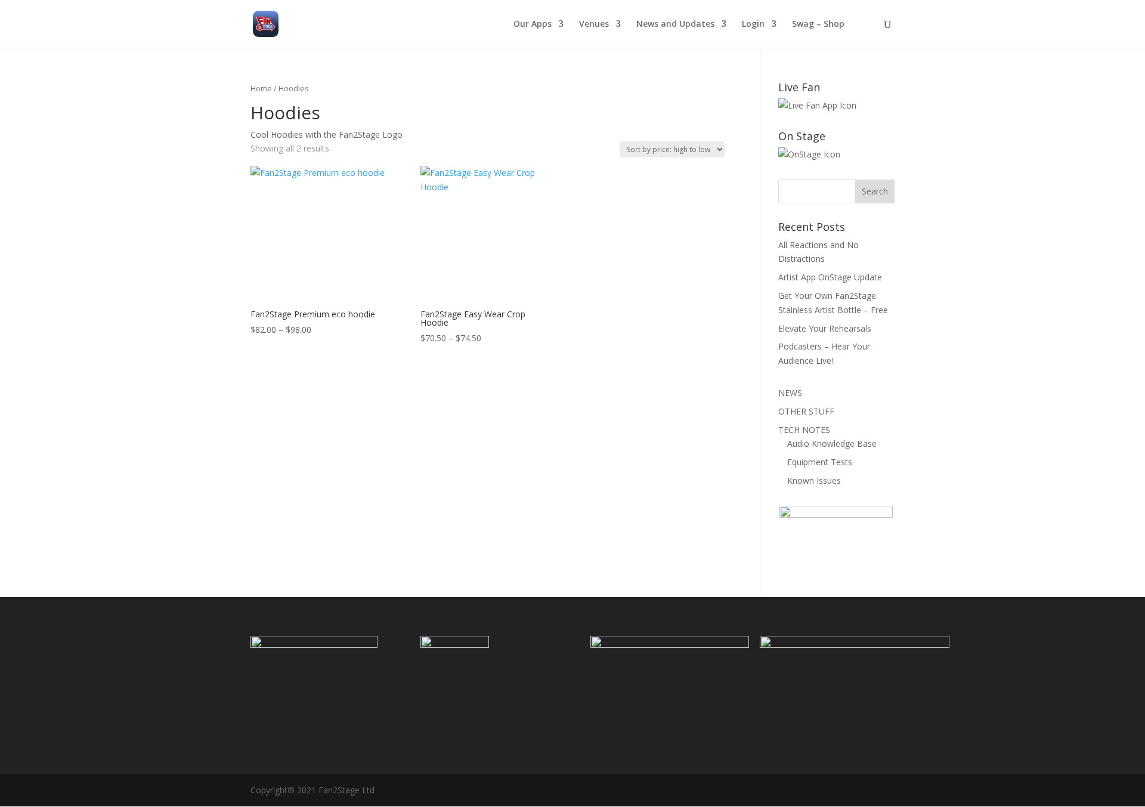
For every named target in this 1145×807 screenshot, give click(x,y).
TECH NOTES (804, 429)
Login (753, 24)
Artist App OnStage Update (830, 277)
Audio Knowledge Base (832, 443)
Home (261, 88)
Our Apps (532, 24)
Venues (594, 24)
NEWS (790, 392)
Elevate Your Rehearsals (824, 328)
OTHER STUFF (806, 411)
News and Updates (675, 24)
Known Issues (814, 480)
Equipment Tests (819, 462)
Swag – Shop (818, 24)
